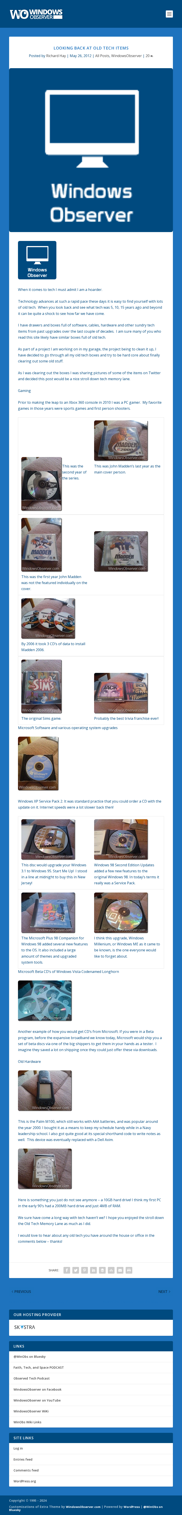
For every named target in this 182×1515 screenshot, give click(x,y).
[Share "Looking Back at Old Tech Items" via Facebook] (66, 1270)
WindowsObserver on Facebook (37, 1389)
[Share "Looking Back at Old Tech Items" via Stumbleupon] (111, 1270)
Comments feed (26, 1470)
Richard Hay (56, 55)
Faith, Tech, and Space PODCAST (39, 1367)
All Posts (102, 55)
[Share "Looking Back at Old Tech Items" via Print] (129, 1270)
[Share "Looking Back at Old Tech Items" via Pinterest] (84, 1270)
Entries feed (23, 1459)
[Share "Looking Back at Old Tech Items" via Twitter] (75, 1270)
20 (148, 55)
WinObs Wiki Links (27, 1422)
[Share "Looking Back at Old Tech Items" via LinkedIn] (93, 1270)
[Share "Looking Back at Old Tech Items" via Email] (120, 1270)
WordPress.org (25, 1481)
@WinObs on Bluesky (30, 1356)
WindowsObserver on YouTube (37, 1400)
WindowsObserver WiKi (31, 1411)
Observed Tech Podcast (32, 1378)
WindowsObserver (126, 55)
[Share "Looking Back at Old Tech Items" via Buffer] (102, 1270)
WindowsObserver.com (83, 1507)
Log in (18, 1448)
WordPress (132, 1507)
